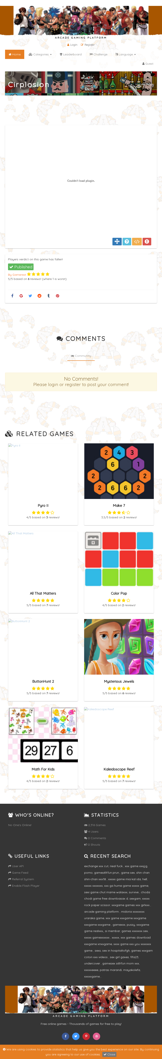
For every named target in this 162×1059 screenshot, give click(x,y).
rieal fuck (116, 866)
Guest (148, 64)
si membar (112, 931)
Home (139, 84)
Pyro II (43, 505)
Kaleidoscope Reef (119, 769)
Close (111, 1054)
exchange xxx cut (96, 866)
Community (82, 356)
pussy (131, 925)
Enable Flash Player (25, 886)
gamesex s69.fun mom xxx (120, 963)
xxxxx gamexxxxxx (97, 937)
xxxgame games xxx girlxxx (131, 905)
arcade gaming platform (102, 911)
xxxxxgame (92, 976)
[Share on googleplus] (21, 296)
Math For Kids (43, 769)
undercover (92, 963)
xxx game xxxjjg (136, 866)
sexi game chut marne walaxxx (105, 892)
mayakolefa (131, 970)
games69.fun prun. (107, 872)
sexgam (135, 898)
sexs (98, 950)
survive (134, 892)
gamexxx (119, 925)
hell (144, 879)
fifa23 (134, 957)
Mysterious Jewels (119, 681)
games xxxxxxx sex (135, 931)
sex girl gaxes (119, 957)
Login (73, 44)
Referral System (22, 879)
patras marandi (111, 970)
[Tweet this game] (30, 296)
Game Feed (19, 872)
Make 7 (119, 505)
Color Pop (119, 593)
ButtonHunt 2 (43, 681)
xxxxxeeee (91, 970)
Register (90, 44)
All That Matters (43, 593)
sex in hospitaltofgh (116, 950)
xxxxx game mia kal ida (124, 879)
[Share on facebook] (12, 296)
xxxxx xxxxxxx (93, 886)
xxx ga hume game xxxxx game (126, 886)
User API (17, 866)
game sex (128, 872)
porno (88, 872)
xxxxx (115, 937)
